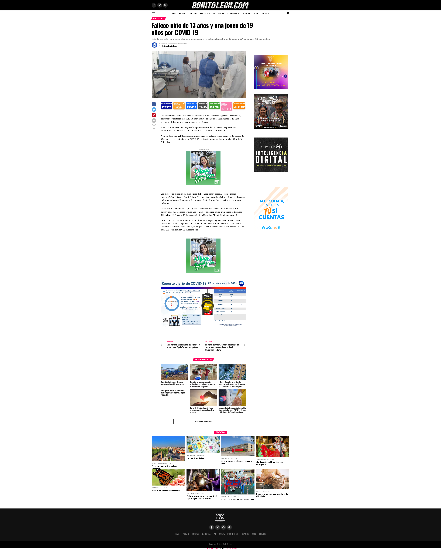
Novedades (182, 13)
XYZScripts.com (232, 548)
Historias (192, 13)
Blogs (255, 13)
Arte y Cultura (218, 13)
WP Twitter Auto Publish (211, 548)
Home (174, 13)
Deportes (246, 13)
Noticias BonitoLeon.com (171, 46)
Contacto (265, 13)
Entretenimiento (233, 13)
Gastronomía (205, 13)
